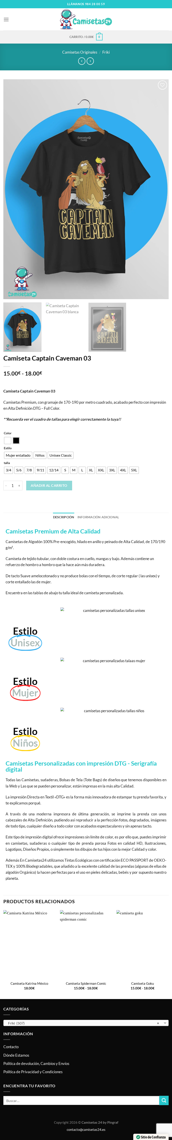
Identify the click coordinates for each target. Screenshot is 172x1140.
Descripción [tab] (63, 517)
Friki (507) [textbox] (83, 1023)
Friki (106, 52)
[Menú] (6, 19)
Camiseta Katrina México (29, 983)
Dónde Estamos (16, 1055)
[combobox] (86, 1023)
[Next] (160, 189)
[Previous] (12, 189)
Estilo (8, 448)
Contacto (11, 1046)
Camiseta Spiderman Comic (86, 983)
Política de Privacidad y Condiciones (32, 1071)
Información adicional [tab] (98, 517)
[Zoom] (9, 293)
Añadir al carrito (49, 485)
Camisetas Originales (79, 52)
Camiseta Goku (142, 983)
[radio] (7, 440)
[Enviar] (164, 1100)
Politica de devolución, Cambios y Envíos (36, 1063)
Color (8, 433)
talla (7, 462)
